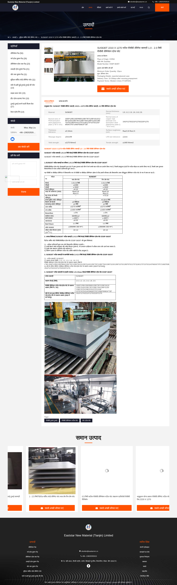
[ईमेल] (12, 139)
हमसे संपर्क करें (121, 7)
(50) (17, 53)
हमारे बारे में (109, 7)
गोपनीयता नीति (144, 576)
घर (8, 37)
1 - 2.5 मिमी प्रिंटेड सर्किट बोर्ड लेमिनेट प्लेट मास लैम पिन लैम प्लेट (33, 496)
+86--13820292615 (161, 2)
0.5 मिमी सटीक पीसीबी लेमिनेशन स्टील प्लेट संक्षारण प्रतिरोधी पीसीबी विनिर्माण (87, 497)
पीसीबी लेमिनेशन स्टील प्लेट (70, 420)
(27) (22, 105)
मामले (144, 566)
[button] (12, 476)
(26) (19, 59)
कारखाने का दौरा (144, 552)
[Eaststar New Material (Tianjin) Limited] (15, 7)
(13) (23, 86)
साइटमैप (144, 571)
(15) (18, 93)
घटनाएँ (133, 7)
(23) (20, 64)
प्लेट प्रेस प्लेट (86, 420)
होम (83, 7)
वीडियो (99, 7)
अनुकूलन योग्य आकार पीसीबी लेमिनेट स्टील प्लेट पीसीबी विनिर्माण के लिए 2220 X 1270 (142, 497)
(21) (20, 69)
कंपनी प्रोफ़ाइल (144, 547)
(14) (17, 112)
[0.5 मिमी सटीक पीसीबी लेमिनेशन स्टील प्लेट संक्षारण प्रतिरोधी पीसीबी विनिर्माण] (88, 470)
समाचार (144, 562)
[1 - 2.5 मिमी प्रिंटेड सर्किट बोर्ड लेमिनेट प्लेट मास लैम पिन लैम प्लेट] (33, 470)
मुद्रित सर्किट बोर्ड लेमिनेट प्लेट (28, 37)
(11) (19, 74)
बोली (162, 7)
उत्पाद (90, 7)
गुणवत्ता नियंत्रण (144, 557)
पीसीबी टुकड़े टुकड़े (51, 420)
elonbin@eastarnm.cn (138, 2)
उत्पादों (14, 37)
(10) (20, 98)
